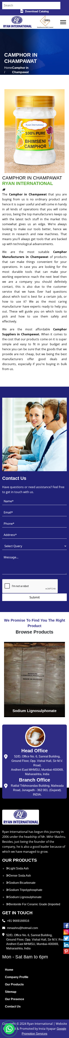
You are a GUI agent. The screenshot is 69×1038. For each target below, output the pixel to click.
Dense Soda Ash (20, 875)
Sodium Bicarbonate (22, 882)
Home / (8, 70)
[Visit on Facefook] (66, 925)
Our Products (14, 984)
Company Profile (16, 977)
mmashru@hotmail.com (22, 928)
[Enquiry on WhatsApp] (9, 1028)
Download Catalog (37, 11)
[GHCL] (45, 22)
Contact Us (13, 1006)
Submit (34, 597)
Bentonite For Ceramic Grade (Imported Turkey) (33, 906)
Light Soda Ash (19, 868)
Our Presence (14, 999)
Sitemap (10, 991)
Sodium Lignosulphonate (25, 897)
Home (9, 969)
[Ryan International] (17, 22)
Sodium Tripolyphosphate (25, 889)
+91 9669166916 (18, 920)
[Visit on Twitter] (66, 938)
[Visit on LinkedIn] (66, 945)
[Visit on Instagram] (66, 932)
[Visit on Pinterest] (66, 951)
